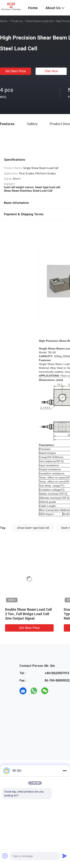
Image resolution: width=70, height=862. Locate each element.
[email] (22, 690)
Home (3, 21)
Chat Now (51, 71)
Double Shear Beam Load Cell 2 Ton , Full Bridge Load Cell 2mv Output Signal (28, 613)
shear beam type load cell (33, 527)
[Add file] (5, 856)
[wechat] (44, 690)
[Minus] (64, 770)
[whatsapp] (33, 690)
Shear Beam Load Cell (39, 21)
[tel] (55, 690)
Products (17, 21)
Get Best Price (15, 71)
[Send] (64, 856)
